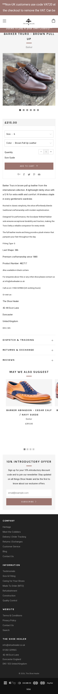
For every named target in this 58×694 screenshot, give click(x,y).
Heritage (7, 527)
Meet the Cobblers (12, 532)
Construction (9, 595)
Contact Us (8, 556)
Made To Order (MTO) (13, 586)
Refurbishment (10, 590)
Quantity (9, 152)
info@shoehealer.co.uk (14, 645)
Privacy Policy (9, 620)
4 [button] (33, 449)
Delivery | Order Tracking (14, 536)
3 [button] (30, 449)
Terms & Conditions (12, 615)
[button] (20, 110)
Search (6, 630)
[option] (29, 79)
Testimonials (9, 571)
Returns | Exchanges (13, 541)
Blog (5, 551)
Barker (29, 47)
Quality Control (10, 600)
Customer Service (11, 546)
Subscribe (27, 502)
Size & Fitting (9, 576)
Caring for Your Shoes (14, 581)
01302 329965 (9, 650)
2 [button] (27, 449)
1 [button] (24, 449)
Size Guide (10, 157)
